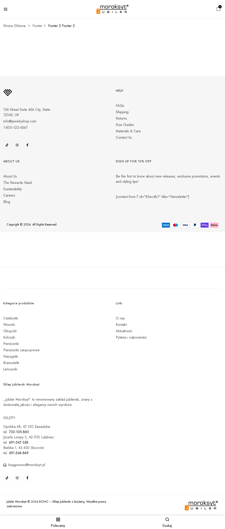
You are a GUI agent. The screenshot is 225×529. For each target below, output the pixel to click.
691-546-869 (19, 452)
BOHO (43, 501)
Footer (37, 25)
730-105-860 (19, 431)
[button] (219, 9)
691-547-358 (18, 442)
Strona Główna (14, 25)
